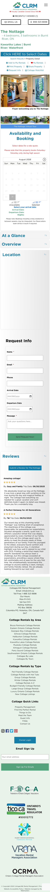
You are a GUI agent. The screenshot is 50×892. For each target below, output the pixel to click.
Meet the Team (25, 715)
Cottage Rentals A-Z (25, 683)
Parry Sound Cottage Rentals (25, 650)
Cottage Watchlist (35, 70)
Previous (3, 95)
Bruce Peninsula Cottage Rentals (25, 625)
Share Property (35, 66)
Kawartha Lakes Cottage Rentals (25, 642)
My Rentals (38, 63)
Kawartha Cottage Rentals (25, 639)
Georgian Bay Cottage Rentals (25, 631)
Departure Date (14, 403)
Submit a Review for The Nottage (25, 468)
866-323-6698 (40, 22)
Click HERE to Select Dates (25, 54)
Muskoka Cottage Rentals (25, 645)
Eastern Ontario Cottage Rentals (25, 628)
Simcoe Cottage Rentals (25, 634)
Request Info (15, 70)
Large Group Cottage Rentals (25, 689)
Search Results (17, 59)
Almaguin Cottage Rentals (25, 648)
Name (10, 352)
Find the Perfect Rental (25, 710)
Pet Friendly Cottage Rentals (25, 672)
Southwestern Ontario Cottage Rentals (25, 653)
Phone (10, 377)
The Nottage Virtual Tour (25, 126)
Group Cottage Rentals (25, 677)
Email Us (12, 22)
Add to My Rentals (16, 63)
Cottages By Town (25, 659)
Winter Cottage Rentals (25, 680)
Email (10, 365)
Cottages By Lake (25, 656)
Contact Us (25, 724)
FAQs (25, 721)
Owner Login (25, 740)
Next (47, 95)
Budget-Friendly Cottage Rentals (25, 686)
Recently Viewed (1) (26, 16)
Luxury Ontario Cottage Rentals (25, 691)
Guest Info (25, 718)
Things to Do (25, 712)
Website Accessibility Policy (13, 889)
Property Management (25, 707)
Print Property (15, 66)
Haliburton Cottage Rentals (25, 636)
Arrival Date (12, 390)
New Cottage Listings (25, 694)
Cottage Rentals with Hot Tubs (25, 675)
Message (12, 416)
